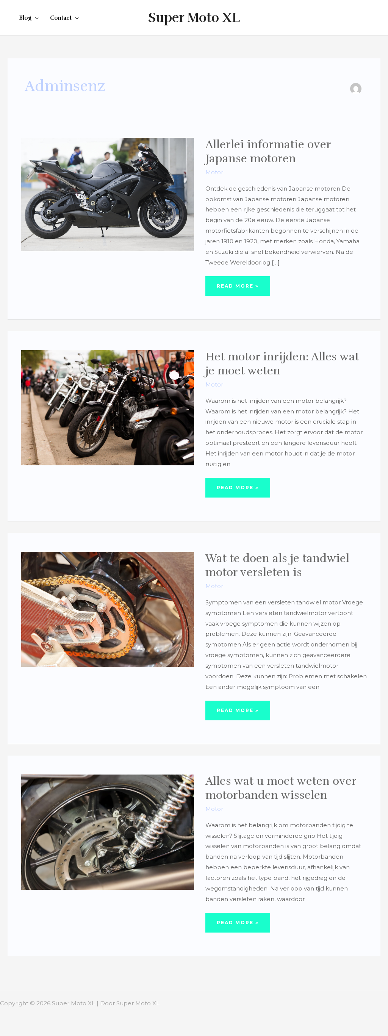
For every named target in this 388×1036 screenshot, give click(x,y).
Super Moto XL (194, 17)
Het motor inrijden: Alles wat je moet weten (282, 364)
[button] (35, 18)
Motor (214, 172)
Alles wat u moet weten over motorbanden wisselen (280, 788)
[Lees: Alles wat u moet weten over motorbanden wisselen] (107, 831)
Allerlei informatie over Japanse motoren (268, 152)
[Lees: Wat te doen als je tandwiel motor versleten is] (107, 608)
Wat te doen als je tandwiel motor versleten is (277, 565)
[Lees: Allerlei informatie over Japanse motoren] (107, 194)
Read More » (237, 289)
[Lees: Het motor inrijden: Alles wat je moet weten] (107, 407)
